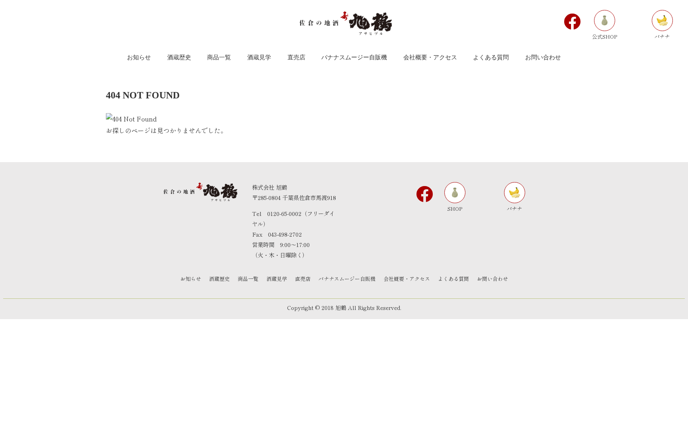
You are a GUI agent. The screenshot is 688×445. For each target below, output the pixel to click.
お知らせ (190, 278)
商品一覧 (248, 278)
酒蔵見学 (276, 278)
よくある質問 (453, 278)
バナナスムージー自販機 (347, 278)
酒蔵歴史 (219, 278)
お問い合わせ (492, 278)
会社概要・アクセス (406, 278)
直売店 (303, 278)
